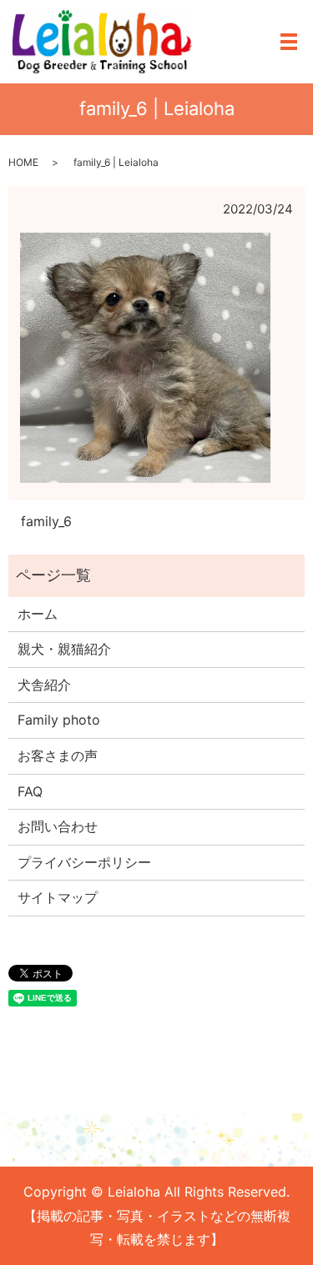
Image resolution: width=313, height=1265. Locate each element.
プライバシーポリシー (84, 862)
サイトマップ (58, 897)
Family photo (59, 719)
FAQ (30, 791)
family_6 (46, 521)
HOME (23, 162)
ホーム (38, 613)
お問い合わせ (58, 826)
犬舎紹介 (44, 684)
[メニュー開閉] (288, 41)
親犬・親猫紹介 (64, 648)
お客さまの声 (58, 755)
